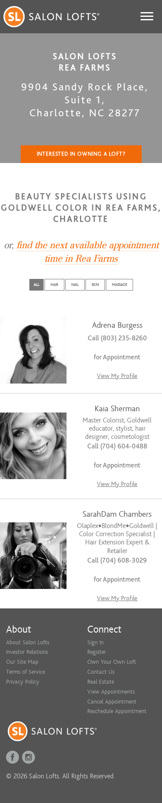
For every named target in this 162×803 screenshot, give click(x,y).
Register (96, 652)
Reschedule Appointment (116, 711)
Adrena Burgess (117, 325)
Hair (54, 284)
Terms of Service (25, 672)
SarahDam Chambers (117, 514)
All (36, 284)
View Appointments (111, 691)
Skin (95, 284)
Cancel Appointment (112, 701)
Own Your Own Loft (111, 662)
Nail (75, 284)
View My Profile (117, 376)
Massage (119, 284)
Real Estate (100, 681)
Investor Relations (27, 652)
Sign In (95, 642)
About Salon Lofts (27, 642)
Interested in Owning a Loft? (81, 154)
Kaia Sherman (117, 408)
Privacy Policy (22, 681)
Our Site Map (22, 662)
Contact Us (100, 672)
